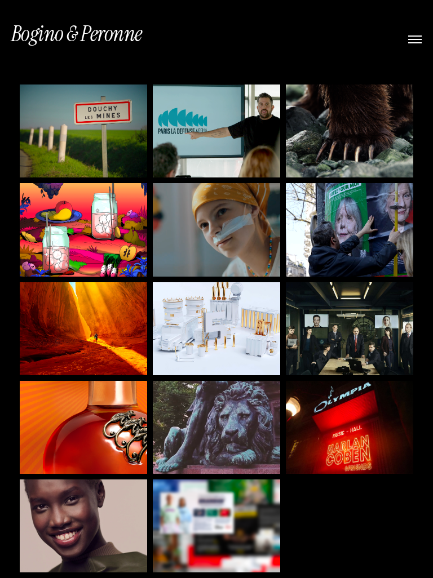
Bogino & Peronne (76, 34)
